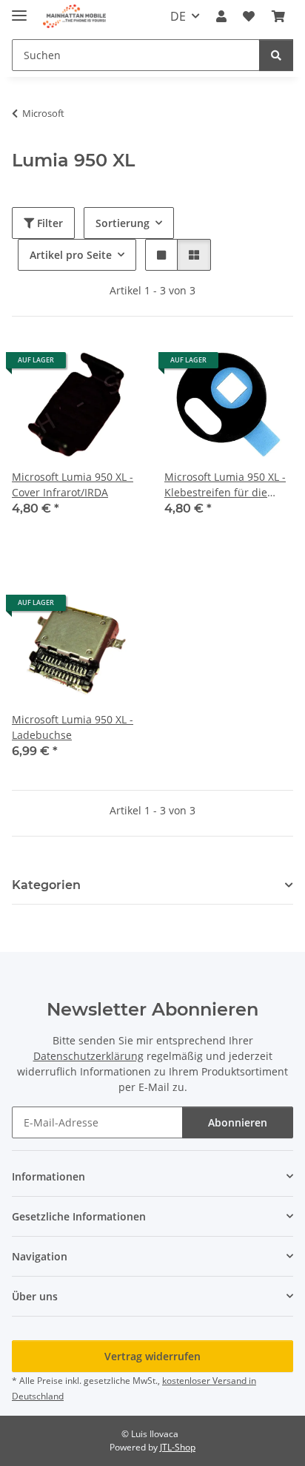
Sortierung (122, 223)
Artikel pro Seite (71, 255)
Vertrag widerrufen (152, 1356)
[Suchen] (276, 55)
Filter (48, 223)
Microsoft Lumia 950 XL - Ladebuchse (72, 727)
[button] (221, 16)
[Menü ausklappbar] (19, 9)
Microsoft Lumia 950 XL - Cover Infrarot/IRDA (72, 484)
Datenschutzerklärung (88, 1056)
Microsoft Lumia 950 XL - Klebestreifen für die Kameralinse (225, 485)
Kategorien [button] (46, 885)
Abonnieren (237, 1122)
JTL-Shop (177, 1447)
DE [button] (178, 16)
